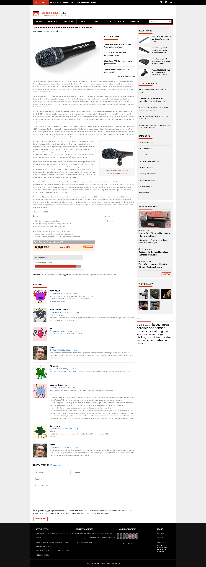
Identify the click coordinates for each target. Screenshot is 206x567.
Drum (121, 21)
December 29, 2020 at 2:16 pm (61, 312)
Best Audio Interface (146, 142)
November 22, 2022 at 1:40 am (61, 447)
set (169, 337)
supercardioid (101, 275)
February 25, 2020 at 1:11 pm (61, 293)
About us (160, 533)
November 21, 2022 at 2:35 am (61, 429)
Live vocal (68, 21)
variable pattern (112, 275)
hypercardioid (142, 335)
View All (166, 274)
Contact (160, 538)
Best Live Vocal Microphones (51, 275)
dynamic (142, 331)
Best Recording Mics (146, 167)
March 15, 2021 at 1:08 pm (60, 369)
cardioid (71, 275)
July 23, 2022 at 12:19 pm (60, 388)
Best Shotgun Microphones (148, 174)
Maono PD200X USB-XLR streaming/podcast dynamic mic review (161, 72)
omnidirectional (158, 337)
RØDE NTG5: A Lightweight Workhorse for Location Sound (73, 2)
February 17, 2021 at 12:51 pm (61, 331)
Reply (76, 293)
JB (51, 465)
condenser (78, 275)
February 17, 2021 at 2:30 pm (61, 350)
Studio (108, 21)
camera (165, 325)
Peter (59, 31)
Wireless (134, 21)
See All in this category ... (125, 76)
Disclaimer (161, 542)
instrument (152, 334)
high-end (93, 275)
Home (39, 21)
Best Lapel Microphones (147, 155)
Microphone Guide (145, 193)
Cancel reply (58, 465)
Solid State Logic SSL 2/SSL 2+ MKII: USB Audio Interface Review (161, 61)
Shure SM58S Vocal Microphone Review (96, 533)
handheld (85, 275)
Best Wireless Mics (145, 186)
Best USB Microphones (146, 180)
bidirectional (148, 325)
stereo (139, 340)
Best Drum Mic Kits (145, 148)
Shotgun (52, 21)
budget (157, 324)
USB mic (83, 21)
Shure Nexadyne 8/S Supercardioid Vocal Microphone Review (159, 50)
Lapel (96, 21)
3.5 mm (140, 325)
